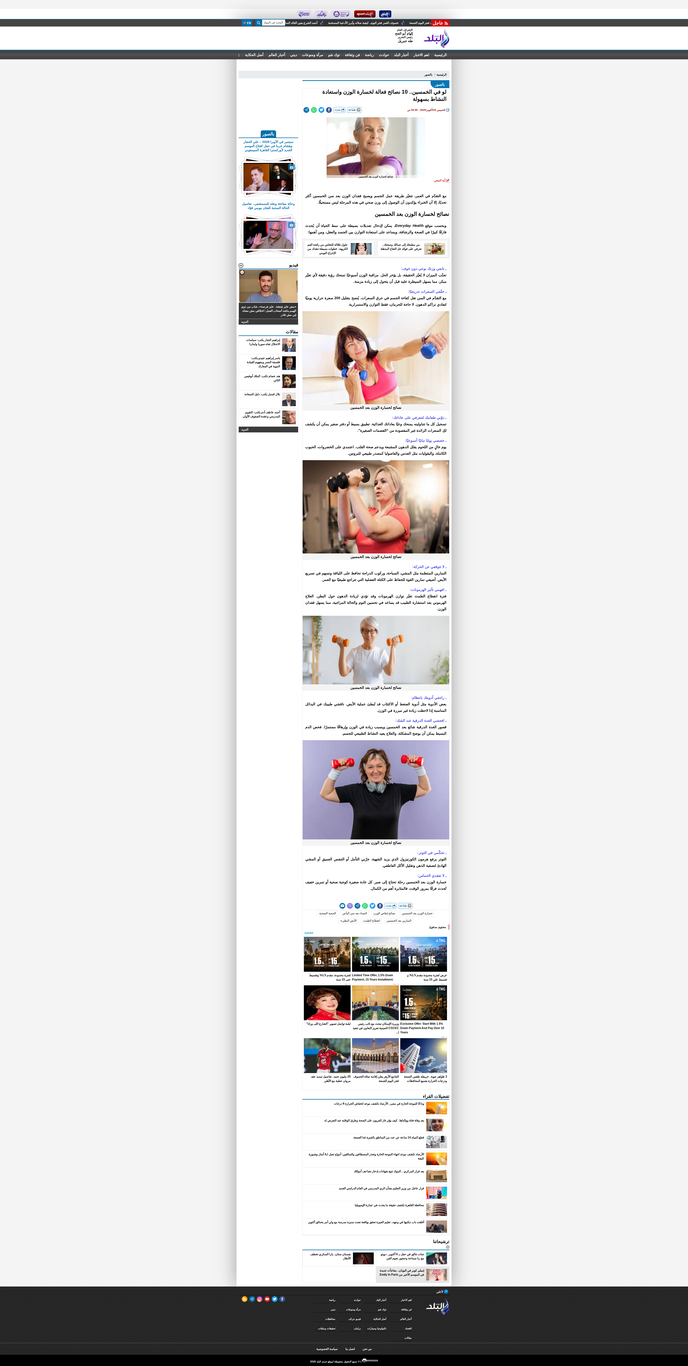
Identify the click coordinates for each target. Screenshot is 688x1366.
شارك (338, 110)
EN (248, 23)
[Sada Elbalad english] (304, 14)
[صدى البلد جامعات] (341, 14)
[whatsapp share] (314, 110)
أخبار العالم (277, 55)
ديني (293, 55)
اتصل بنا (350, 1348)
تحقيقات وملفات (326, 1328)
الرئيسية (440, 55)
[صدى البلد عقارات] (321, 14)
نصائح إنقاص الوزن (384, 913)
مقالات (408, 1337)
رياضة (369, 55)
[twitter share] (321, 110)
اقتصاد (408, 1328)
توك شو (334, 55)
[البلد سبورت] (365, 14)
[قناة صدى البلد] (385, 14)
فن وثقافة (352, 55)
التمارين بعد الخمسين (398, 920)
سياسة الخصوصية (327, 1348)
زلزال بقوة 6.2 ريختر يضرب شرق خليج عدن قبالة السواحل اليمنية (393, 22)
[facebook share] (329, 110)
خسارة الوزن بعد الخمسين (417, 913)
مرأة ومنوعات (312, 55)
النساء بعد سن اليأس (354, 913)
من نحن (367, 1348)
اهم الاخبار (421, 55)
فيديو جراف (354, 1318)
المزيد (244, 321)
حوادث (384, 55)
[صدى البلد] (436, 38)
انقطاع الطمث (371, 920)
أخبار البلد (401, 55)
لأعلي (440, 1291)
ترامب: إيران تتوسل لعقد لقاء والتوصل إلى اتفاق (315, 22)
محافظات (330, 1318)
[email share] (306, 110)
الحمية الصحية (327, 913)
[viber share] (350, 906)
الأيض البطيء (349, 920)
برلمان (357, 1328)
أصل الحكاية (254, 55)
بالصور (428, 74)
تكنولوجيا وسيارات (376, 1328)
